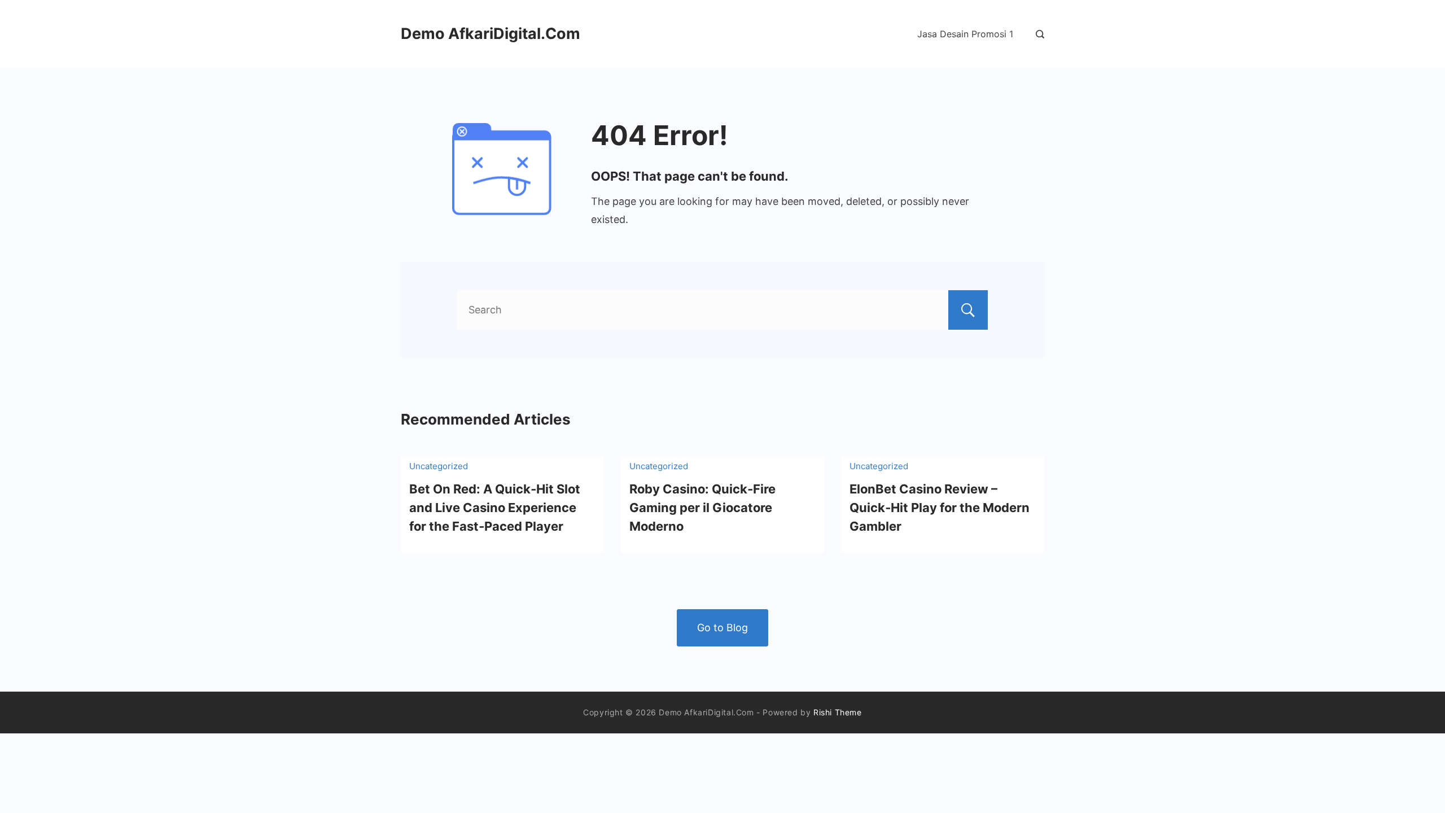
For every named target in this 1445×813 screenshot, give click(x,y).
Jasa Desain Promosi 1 (965, 34)
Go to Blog (722, 627)
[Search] (1037, 34)
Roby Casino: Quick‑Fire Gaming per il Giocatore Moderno (702, 508)
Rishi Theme (837, 712)
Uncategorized (438, 466)
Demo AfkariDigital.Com (490, 33)
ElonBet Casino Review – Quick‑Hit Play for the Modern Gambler (940, 508)
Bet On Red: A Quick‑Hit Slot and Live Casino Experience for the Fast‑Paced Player (494, 508)
